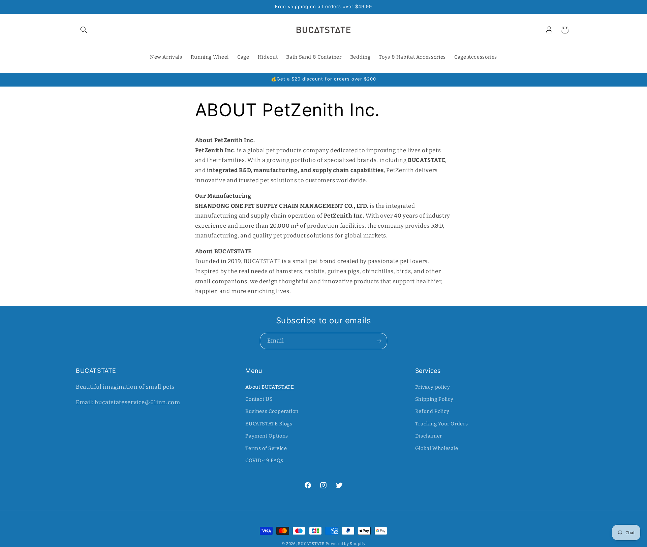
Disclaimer (428, 436)
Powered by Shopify (345, 543)
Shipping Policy (434, 399)
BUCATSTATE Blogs (268, 424)
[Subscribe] (379, 341)
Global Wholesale (436, 448)
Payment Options (266, 436)
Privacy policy (432, 387)
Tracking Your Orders (441, 424)
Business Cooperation (272, 411)
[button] (83, 30)
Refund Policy (432, 411)
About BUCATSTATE (269, 387)
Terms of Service (266, 448)
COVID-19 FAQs (264, 460)
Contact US (259, 399)
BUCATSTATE (311, 543)
